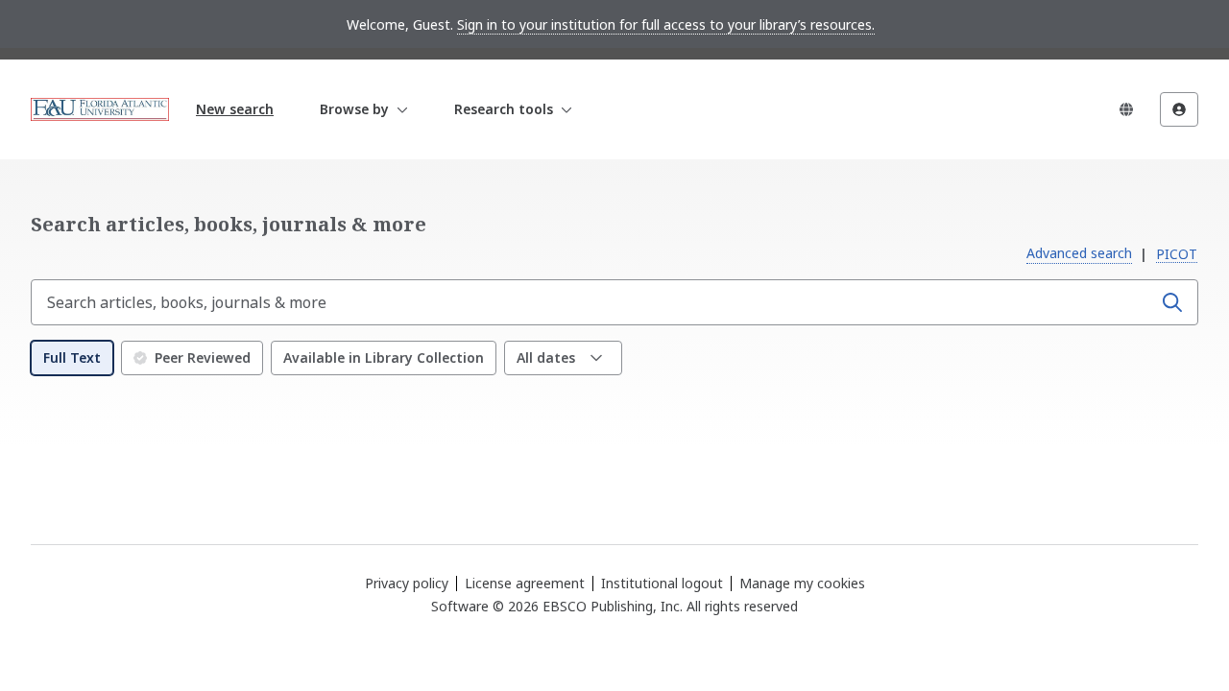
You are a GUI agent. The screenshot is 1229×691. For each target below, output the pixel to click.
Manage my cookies (802, 583)
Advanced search (1079, 253)
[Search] (1172, 302)
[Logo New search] (100, 109)
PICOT (1176, 254)
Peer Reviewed (203, 357)
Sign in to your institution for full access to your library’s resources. (666, 24)
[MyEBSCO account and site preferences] (1179, 109)
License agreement (525, 583)
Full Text (72, 357)
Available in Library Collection (383, 357)
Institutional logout (662, 583)
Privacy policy (406, 583)
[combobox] (593, 302)
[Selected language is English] (1126, 109)
